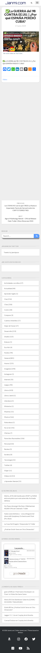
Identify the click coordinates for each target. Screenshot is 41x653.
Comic (6, 310)
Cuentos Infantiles (10, 321)
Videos (5, 79)
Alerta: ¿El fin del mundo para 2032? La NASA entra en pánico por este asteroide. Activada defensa (20, 498)
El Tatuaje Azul (14, 551)
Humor (6, 363)
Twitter (7, 465)
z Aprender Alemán (11, 481)
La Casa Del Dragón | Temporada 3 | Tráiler (19, 524)
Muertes (7, 412)
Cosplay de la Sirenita (25, 615)
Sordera (7, 454)
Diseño (6, 337)
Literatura (7, 401)
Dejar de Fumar (9, 326)
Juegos (6, 385)
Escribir (7, 347)
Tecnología (8, 460)
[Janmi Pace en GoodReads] (12, 647)
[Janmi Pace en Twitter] (33, 638)
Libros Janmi (8, 395)
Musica (7, 417)
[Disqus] (20, 116)
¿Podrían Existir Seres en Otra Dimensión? (19, 529)
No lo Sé (7, 428)
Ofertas (7, 433)
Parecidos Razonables (12, 438)
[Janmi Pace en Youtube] (20, 647)
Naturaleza (8, 422)
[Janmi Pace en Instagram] (18, 638)
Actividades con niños (12, 283)
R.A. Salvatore (9, 565)
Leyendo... (19, 548)
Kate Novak (13, 553)
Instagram (8, 374)
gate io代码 (8, 592)
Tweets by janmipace (11, 252)
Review (6, 449)
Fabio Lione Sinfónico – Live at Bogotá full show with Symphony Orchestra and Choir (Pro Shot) (19, 516)
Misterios (7, 406)
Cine (5, 299)
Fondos (6, 353)
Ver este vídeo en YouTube (12, 53)
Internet (7, 379)
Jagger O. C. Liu (9, 615)
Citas (6, 304)
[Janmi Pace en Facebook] (26, 638)
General (7, 358)
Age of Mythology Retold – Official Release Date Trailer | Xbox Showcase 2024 (20, 218)
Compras (7, 315)
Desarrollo (8, 331)
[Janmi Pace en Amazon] (9, 638)
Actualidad (8, 288)
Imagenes (7, 369)
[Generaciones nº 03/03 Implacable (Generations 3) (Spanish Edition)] (6, 561)
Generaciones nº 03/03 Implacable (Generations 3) (18, 561)
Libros (6, 390)
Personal (7, 444)
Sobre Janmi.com (21, 630)
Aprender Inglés (10, 294)
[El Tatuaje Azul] (6, 554)
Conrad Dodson (10, 620)
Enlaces (7, 342)
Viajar (6, 471)
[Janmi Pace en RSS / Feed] (28, 647)
